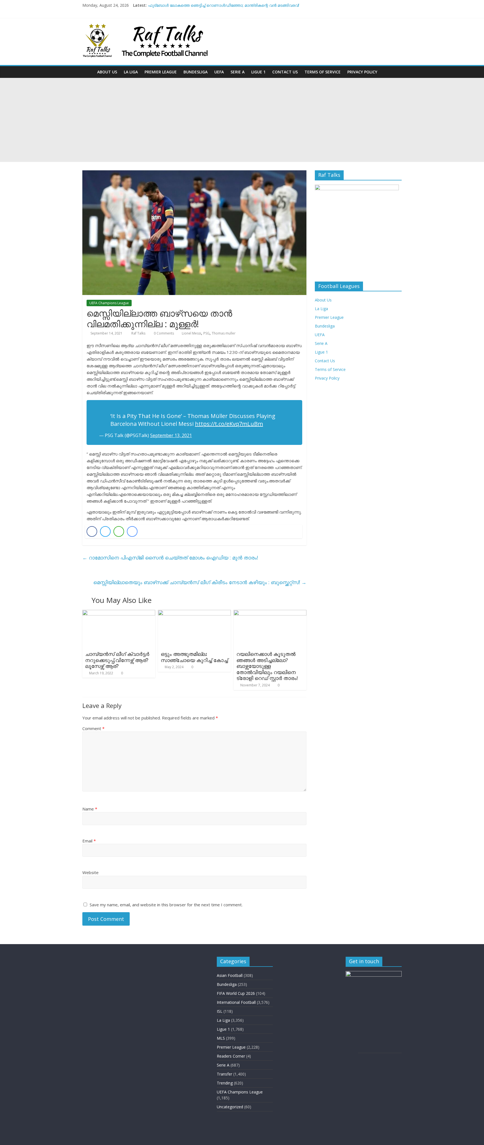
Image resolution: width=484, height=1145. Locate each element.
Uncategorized (230, 1106)
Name (89, 809)
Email (89, 841)
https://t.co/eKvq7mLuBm (229, 424)
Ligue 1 (258, 72)
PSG (206, 333)
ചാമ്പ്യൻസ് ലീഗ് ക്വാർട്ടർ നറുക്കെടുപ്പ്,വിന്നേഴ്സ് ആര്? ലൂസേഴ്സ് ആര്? (117, 660)
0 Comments (163, 333)
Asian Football (230, 975)
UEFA (219, 72)
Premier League (161, 72)
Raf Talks (138, 333)
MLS (221, 1038)
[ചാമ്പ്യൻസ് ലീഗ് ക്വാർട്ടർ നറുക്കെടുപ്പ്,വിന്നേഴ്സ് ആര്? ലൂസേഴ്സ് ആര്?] (118, 613)
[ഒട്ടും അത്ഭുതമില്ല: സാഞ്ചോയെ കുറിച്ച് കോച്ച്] (194, 613)
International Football (236, 1002)
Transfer (224, 1074)
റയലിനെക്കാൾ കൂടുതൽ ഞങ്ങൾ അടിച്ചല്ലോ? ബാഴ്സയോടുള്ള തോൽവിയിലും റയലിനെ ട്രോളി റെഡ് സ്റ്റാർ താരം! (267, 666)
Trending (225, 1083)
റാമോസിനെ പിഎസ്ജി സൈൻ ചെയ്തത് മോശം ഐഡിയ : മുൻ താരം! (170, 557)
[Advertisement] (242, 120)
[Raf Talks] (88, 72)
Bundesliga (195, 72)
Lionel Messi (191, 333)
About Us (107, 72)
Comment (93, 728)
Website (90, 872)
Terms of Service (322, 72)
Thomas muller (224, 333)
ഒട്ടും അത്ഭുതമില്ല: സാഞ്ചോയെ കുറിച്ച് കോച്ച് (194, 657)
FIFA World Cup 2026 (236, 993)
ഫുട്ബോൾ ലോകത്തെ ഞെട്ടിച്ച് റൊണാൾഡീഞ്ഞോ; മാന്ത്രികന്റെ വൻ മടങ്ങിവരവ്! (223, 5)
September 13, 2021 (171, 435)
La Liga (131, 72)
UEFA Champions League (109, 303)
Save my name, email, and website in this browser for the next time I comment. (166, 904)
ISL (219, 1011)
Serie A (238, 72)
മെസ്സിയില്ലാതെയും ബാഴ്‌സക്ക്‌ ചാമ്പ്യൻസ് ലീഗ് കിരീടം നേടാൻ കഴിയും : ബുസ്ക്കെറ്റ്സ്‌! (199, 582)
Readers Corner (231, 1056)
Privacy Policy (362, 72)
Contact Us (285, 72)
